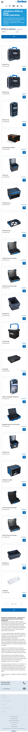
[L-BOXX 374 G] (14, 165)
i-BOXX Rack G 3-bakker (7, 480)
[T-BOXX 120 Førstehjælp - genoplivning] (14, 386)
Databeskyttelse (14, 718)
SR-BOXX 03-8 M (5, 313)
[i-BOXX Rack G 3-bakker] (14, 469)
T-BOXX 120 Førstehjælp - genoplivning (10, 397)
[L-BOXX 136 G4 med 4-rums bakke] (14, 525)
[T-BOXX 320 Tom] (14, 54)
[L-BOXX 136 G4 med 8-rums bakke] (14, 275)
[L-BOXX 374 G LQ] (14, 442)
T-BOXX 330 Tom (5, 92)
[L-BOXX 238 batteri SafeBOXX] (14, 137)
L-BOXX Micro (5, 590)
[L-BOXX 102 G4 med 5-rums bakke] (14, 497)
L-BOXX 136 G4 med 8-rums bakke (9, 286)
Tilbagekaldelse (14, 726)
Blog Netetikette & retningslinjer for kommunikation (14, 728)
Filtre (14, 36)
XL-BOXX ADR (5, 369)
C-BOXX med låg (5, 341)
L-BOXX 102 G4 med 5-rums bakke (9, 507)
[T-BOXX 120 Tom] (14, 109)
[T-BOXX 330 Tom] (14, 82)
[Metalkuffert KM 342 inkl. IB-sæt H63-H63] (14, 414)
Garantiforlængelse (14, 722)
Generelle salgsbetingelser (14, 720)
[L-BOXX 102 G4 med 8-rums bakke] (14, 248)
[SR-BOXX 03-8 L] (14, 552)
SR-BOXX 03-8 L (5, 563)
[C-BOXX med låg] (14, 331)
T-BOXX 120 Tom (5, 119)
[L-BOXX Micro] (14, 580)
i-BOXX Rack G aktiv (6, 230)
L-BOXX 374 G (5, 175)
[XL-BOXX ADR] (14, 359)
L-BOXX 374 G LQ (5, 452)
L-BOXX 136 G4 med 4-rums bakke (9, 535)
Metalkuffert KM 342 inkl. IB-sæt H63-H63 (11, 424)
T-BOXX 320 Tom (5, 64)
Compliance (14, 724)
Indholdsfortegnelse (14, 716)
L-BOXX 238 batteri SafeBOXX (8, 147)
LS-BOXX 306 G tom (6, 203)
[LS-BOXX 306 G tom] (14, 192)
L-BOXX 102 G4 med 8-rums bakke (9, 258)
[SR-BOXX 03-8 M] (14, 303)
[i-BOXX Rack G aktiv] (14, 220)
